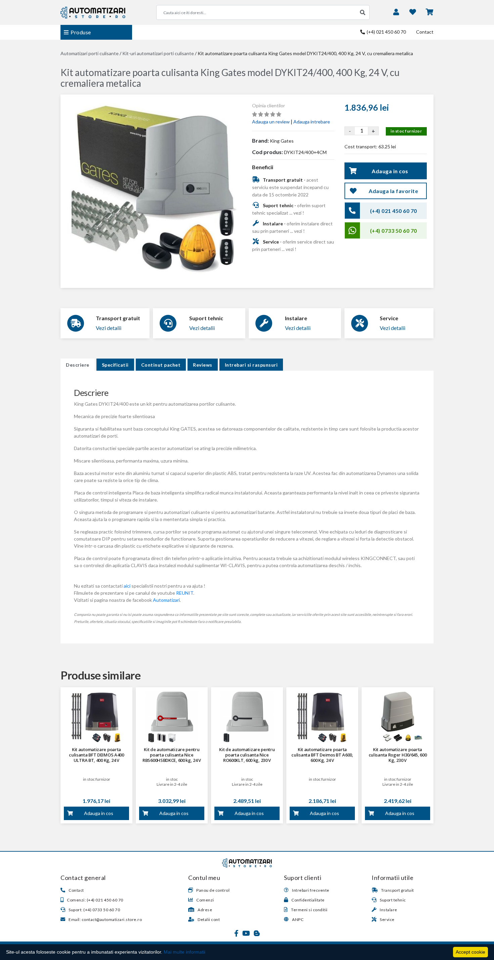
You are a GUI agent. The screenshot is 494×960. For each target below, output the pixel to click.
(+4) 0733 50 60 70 (393, 230)
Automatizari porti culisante (89, 53)
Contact (425, 32)
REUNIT (184, 593)
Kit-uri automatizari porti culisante (158, 53)
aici (127, 586)
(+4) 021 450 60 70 (386, 32)
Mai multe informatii (184, 952)
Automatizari (166, 600)
